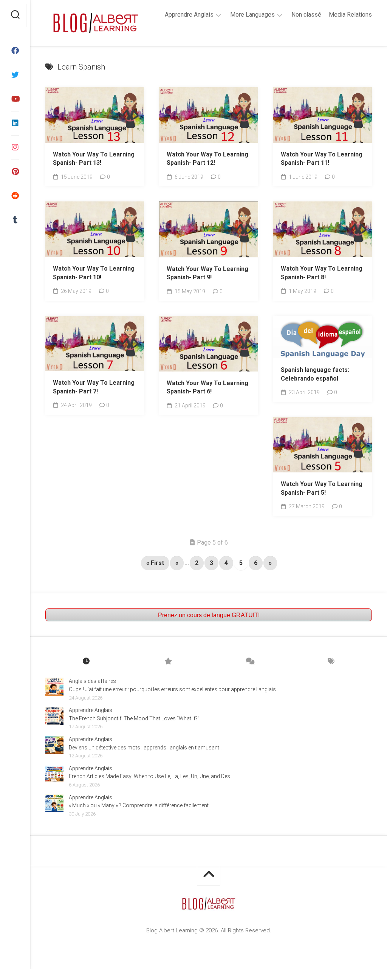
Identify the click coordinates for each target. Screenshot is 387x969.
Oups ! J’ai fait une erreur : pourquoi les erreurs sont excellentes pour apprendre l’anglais (172, 689)
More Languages (252, 14)
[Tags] (331, 662)
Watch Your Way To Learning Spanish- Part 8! (321, 273)
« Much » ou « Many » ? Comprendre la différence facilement (139, 805)
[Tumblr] (15, 220)
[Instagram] (15, 147)
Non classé (306, 14)
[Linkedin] (15, 123)
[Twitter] (15, 74)
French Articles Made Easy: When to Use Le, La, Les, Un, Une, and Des (149, 776)
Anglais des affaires (92, 681)
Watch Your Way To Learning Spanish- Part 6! (207, 387)
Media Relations (350, 14)
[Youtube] (15, 99)
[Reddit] (15, 195)
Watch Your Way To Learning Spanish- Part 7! (94, 387)
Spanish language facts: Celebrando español (315, 374)
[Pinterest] (15, 171)
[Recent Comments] (249, 662)
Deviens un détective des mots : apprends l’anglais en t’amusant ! (145, 748)
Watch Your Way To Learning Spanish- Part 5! (321, 488)
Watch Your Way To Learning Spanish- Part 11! (321, 159)
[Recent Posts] (86, 662)
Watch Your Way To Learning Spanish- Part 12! (207, 159)
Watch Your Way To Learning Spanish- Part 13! (94, 159)
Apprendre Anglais (189, 14)
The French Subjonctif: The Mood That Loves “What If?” (134, 718)
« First (155, 563)
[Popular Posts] (168, 662)
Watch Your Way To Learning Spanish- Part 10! (94, 273)
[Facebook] (15, 50)
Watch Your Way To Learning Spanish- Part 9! (207, 273)
